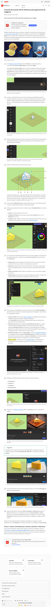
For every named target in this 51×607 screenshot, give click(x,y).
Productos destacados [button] (6, 596)
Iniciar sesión (47, 1)
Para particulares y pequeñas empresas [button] (9, 583)
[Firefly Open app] (49, 5)
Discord (8, 530)
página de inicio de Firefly (15, 64)
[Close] (43, 603)
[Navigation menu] (2, 1)
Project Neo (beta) (33, 220)
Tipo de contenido (27, 317)
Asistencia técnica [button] (5, 591)
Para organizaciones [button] (5, 588)
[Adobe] (6, 1)
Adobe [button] (3, 594)
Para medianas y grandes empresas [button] (8, 585)
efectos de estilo (30, 339)
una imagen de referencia (40, 332)
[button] (42, 2)
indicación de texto (18, 409)
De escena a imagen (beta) (12, 34)
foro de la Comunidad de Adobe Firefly (20, 530)
